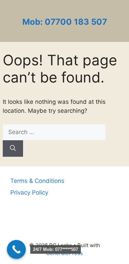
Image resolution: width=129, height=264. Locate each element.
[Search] (13, 148)
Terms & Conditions (37, 180)
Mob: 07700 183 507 (64, 22)
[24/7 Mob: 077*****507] (16, 249)
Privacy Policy (29, 192)
